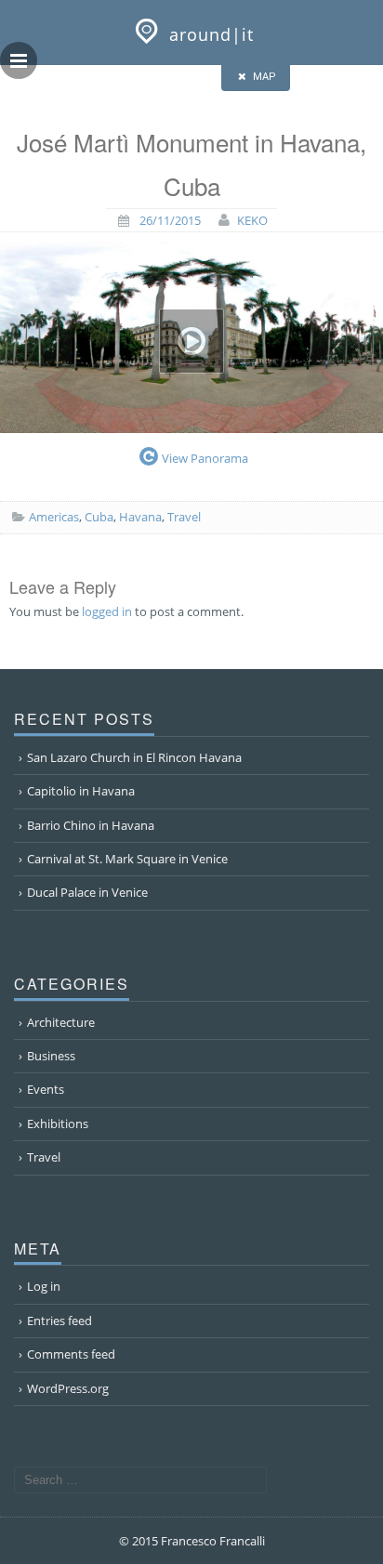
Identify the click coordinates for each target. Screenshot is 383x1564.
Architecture (61, 1022)
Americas (54, 516)
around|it (211, 34)
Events (45, 1089)
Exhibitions (57, 1123)
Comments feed (71, 1354)
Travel (184, 516)
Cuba (99, 516)
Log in (43, 1286)
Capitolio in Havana (81, 790)
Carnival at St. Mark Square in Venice (127, 858)
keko (252, 220)
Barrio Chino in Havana (90, 825)
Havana (140, 516)
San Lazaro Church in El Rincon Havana (134, 757)
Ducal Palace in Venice (87, 892)
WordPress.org (68, 1388)
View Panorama (205, 458)
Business (51, 1055)
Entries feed (59, 1320)
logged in (107, 611)
